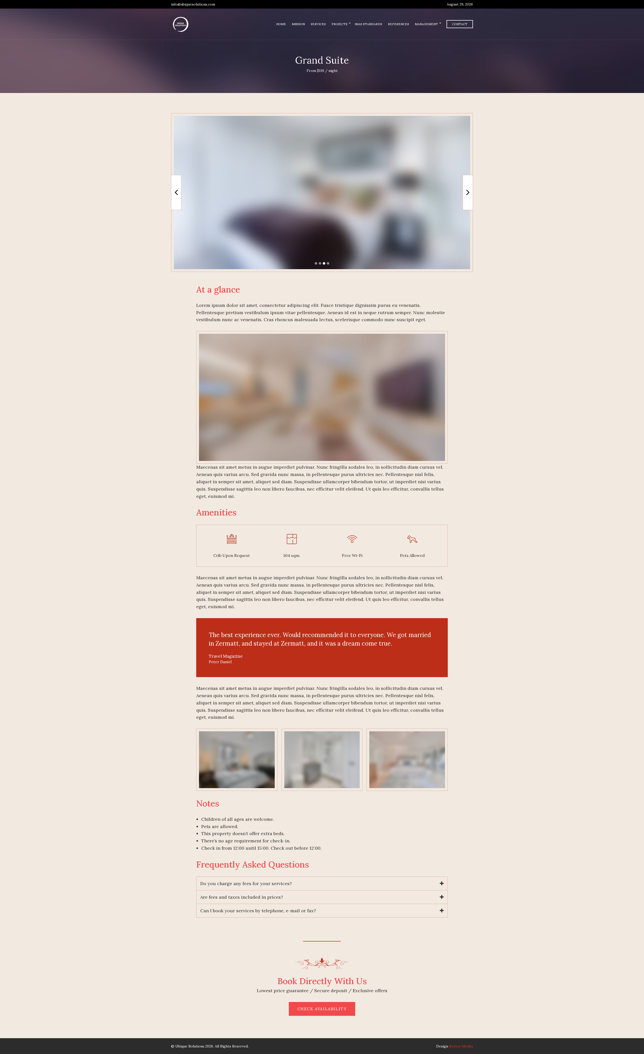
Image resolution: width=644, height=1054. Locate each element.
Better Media (461, 1046)
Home (281, 24)
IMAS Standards (368, 24)
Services (318, 24)
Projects (339, 24)
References (398, 24)
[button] (316, 263)
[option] (322, 192)
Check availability (322, 1008)
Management (426, 24)
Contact (459, 24)
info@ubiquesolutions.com (193, 4)
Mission (298, 24)
